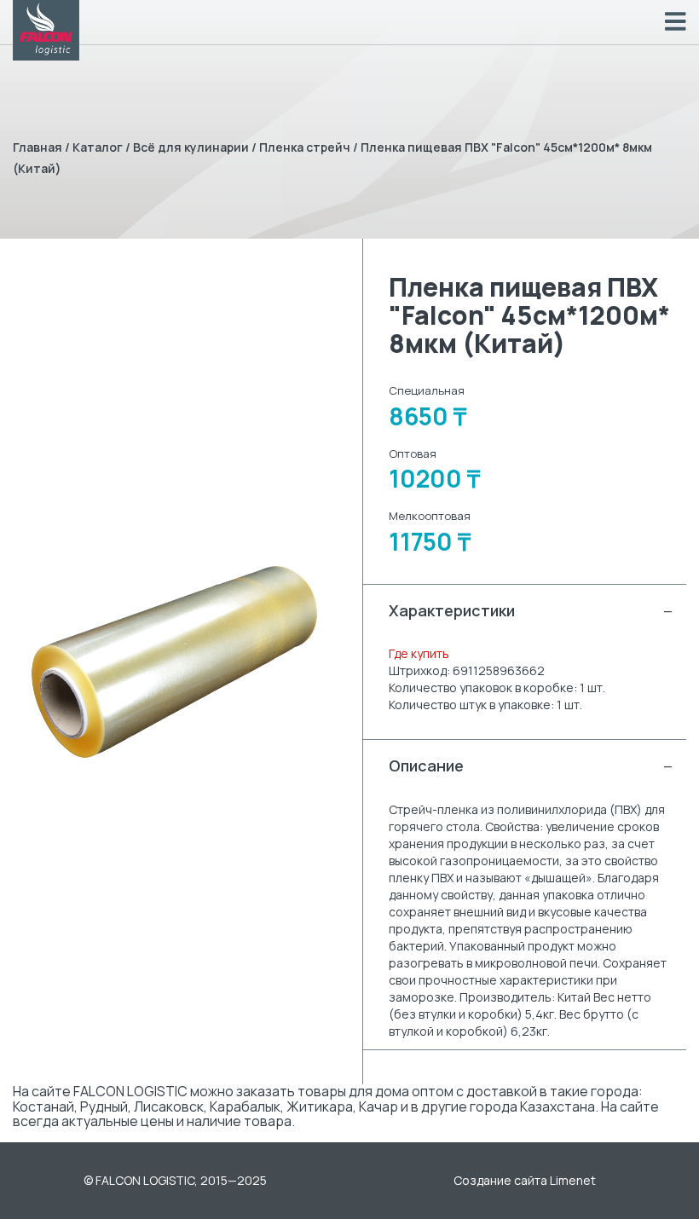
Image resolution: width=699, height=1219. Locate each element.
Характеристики (531, 610)
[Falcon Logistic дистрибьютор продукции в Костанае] (46, 30)
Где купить (419, 653)
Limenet (573, 1180)
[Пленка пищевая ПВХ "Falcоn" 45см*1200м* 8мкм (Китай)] (175, 661)
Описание (531, 765)
